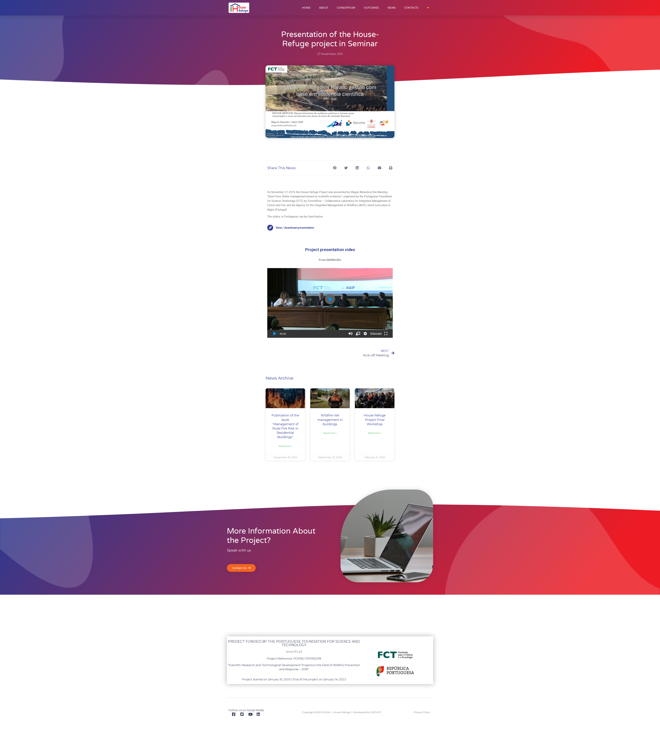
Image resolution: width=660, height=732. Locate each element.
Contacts (411, 7)
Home (306, 7)
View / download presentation (295, 227)
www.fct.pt (294, 652)
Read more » (285, 446)
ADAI (327, 712)
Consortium (346, 7)
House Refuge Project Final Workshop (375, 419)
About (323, 7)
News (392, 7)
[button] (335, 168)
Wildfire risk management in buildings (330, 419)
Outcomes (371, 7)
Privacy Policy (422, 712)
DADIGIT (375, 712)
